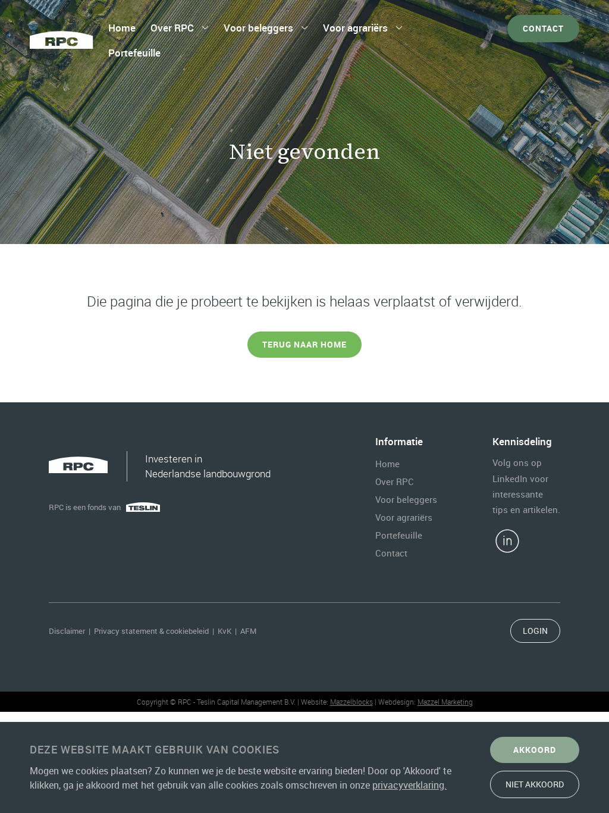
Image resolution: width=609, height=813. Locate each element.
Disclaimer (67, 631)
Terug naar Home (304, 344)
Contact (543, 28)
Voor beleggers (258, 28)
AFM (248, 631)
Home (122, 28)
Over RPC (172, 28)
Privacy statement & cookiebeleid (151, 631)
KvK (224, 631)
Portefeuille (134, 53)
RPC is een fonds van (85, 507)
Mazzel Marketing (445, 701)
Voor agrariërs (355, 28)
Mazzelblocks (351, 701)
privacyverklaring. (409, 785)
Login (535, 630)
